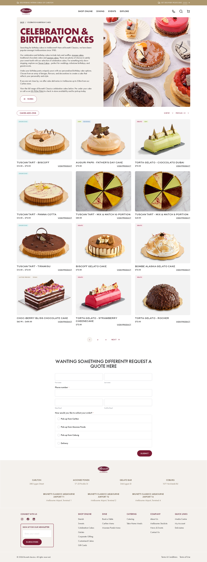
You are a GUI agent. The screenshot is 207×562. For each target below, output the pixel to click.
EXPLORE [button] (124, 11)
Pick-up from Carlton (70, 418)
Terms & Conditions (169, 557)
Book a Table (107, 519)
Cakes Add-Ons (28, 113)
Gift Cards (82, 545)
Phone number (62, 387)
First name (58, 382)
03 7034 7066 (37, 91)
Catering (130, 519)
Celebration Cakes (86, 527)
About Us (154, 519)
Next (114, 339)
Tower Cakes (43, 63)
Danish (81, 519)
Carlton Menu (108, 523)
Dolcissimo (179, 527)
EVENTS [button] (112, 11)
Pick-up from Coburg (70, 435)
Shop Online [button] (85, 11)
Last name (107, 382)
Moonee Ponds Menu (111, 527)
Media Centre (181, 519)
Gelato (81, 532)
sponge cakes (53, 57)
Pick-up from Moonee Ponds (73, 427)
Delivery (64, 443)
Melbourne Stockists (158, 523)
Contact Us (155, 532)
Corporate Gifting (85, 536)
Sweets (81, 523)
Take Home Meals (134, 523)
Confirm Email (108, 408)
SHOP (22, 22)
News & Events (156, 527)
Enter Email (58, 408)
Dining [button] (100, 11)
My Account (180, 523)
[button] (144, 453)
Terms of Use (185, 557)
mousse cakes (77, 55)
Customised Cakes (86, 541)
